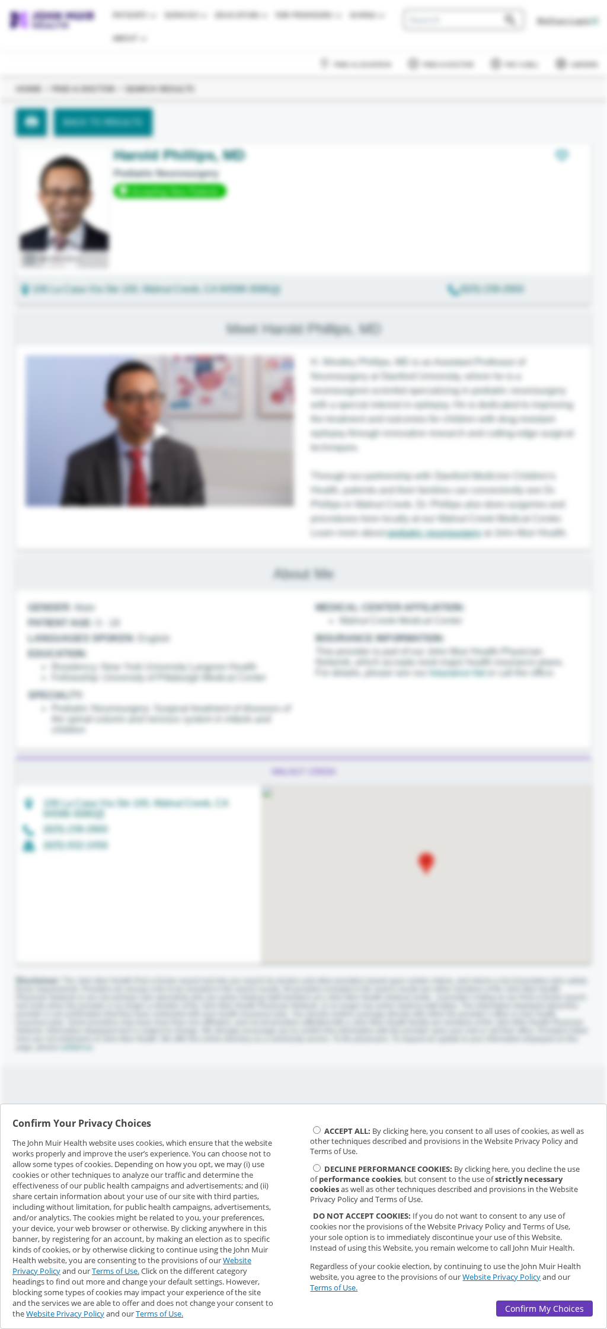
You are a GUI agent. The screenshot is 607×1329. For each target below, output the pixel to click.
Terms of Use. (115, 1271)
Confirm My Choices (544, 1308)
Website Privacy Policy (65, 1313)
